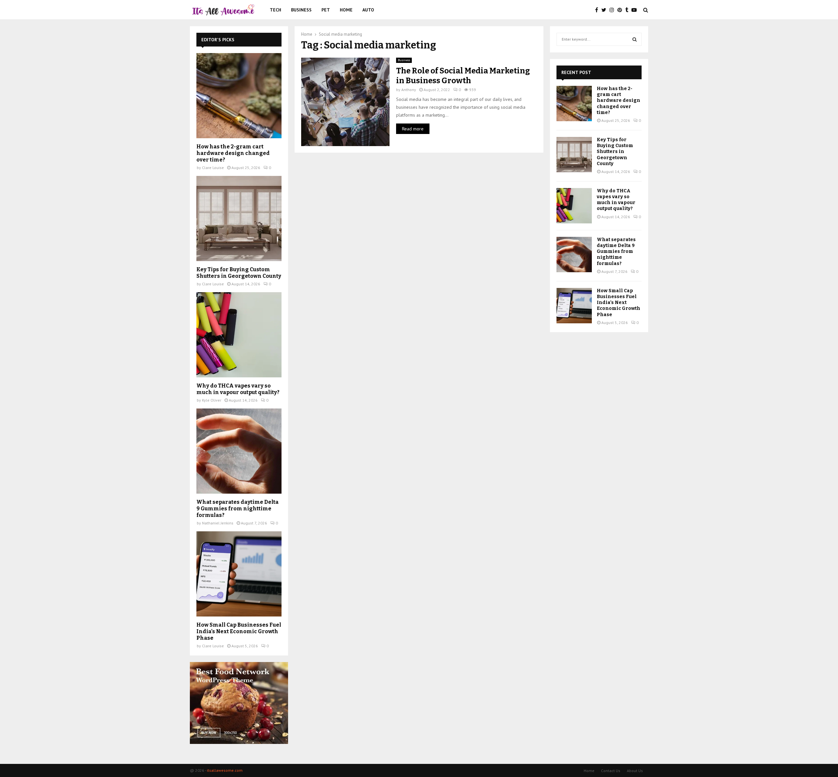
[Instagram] (613, 10)
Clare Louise (213, 167)
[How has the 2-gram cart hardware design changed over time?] (239, 95)
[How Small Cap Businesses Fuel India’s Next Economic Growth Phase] (239, 573)
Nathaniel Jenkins (217, 523)
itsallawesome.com (225, 770)
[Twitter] (605, 10)
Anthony (408, 89)
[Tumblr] (628, 10)
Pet (325, 10)
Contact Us (610, 770)
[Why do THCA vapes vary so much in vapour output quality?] (239, 334)
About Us (635, 770)
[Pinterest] (621, 10)
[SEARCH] (635, 39)
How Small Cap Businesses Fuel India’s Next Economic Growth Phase (238, 631)
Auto (368, 10)
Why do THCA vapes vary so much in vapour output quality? (238, 389)
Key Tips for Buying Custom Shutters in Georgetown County (238, 272)
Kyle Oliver (211, 400)
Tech (275, 10)
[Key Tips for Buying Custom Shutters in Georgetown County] (239, 218)
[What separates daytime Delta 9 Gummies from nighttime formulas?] (239, 451)
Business (301, 10)
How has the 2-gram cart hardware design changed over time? (233, 153)
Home (346, 10)
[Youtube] (635, 10)
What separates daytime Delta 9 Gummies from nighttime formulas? (237, 508)
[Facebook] (598, 10)
